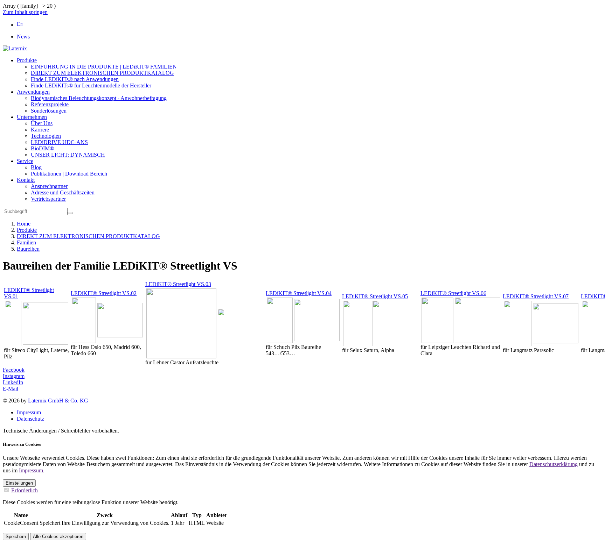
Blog (36, 167)
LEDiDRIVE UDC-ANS (59, 142)
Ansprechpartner (49, 186)
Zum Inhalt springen (25, 12)
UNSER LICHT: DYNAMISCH (68, 155)
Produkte (27, 60)
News (23, 37)
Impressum (29, 412)
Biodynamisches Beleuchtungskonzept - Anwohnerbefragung (99, 98)
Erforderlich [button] (24, 490)
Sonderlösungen (49, 111)
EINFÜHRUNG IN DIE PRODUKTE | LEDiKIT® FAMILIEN (104, 67)
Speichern (16, 536)
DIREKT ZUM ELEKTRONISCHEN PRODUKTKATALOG (102, 73)
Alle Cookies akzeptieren (58, 536)
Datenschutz (30, 419)
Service (25, 161)
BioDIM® (42, 148)
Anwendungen (33, 92)
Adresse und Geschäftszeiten (63, 192)
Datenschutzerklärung (553, 464)
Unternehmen (32, 117)
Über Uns (42, 123)
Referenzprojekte (50, 104)
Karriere (40, 130)
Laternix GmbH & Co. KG (58, 400)
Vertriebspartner (48, 199)
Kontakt (26, 180)
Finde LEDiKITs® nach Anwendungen (75, 79)
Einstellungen (19, 483)
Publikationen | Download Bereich (69, 174)
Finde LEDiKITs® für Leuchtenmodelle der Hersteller (91, 85)
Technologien (46, 136)
